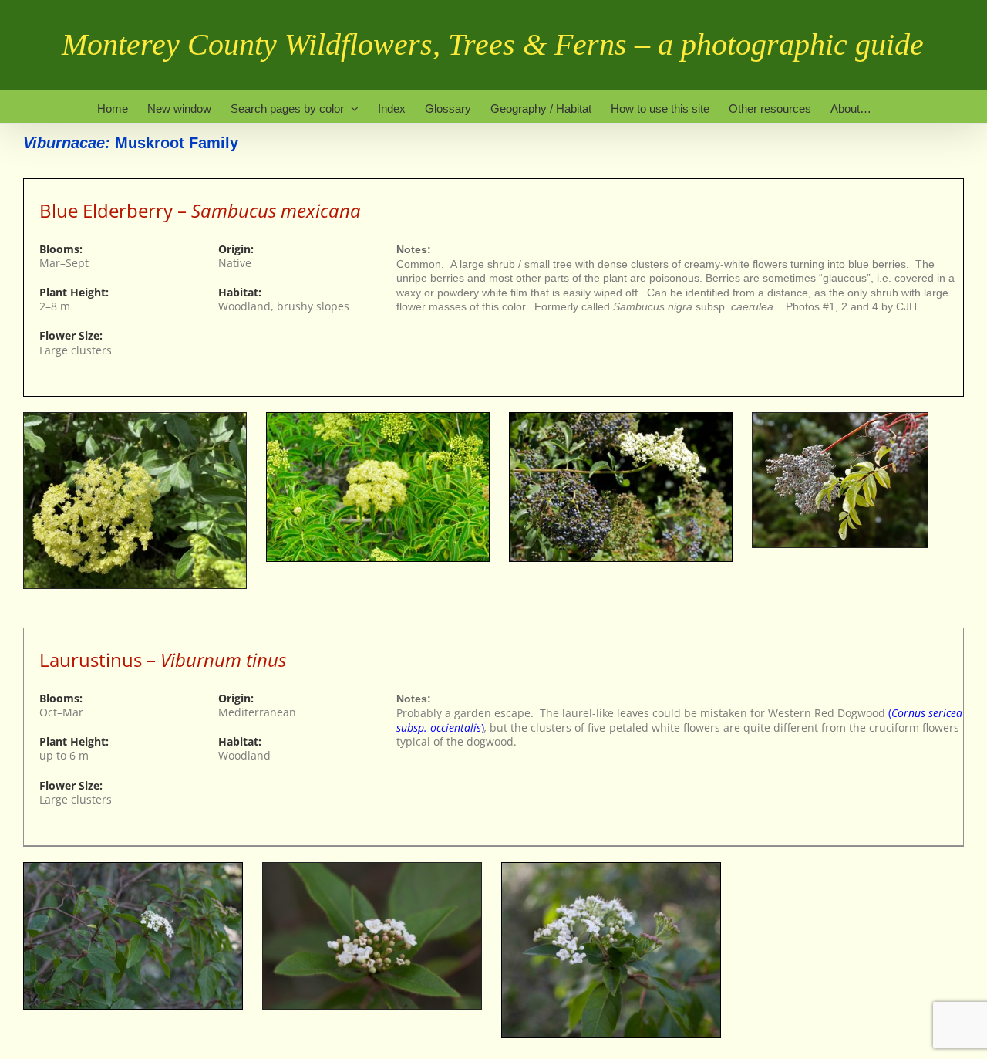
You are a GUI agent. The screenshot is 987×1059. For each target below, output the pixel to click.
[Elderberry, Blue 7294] (621, 418)
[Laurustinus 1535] (611, 868)
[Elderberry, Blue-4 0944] (840, 418)
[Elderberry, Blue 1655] (135, 418)
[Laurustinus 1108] (133, 868)
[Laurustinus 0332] (372, 868)
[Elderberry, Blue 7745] (378, 418)
